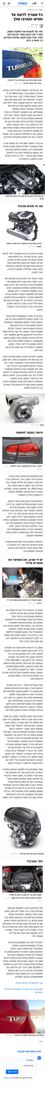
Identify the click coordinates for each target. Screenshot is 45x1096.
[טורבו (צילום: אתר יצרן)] (22, 410)
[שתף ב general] (4, 3)
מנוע (41, 1041)
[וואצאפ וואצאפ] (9, 3)
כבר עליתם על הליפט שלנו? (29, 983)
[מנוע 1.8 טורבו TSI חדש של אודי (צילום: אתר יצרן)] (22, 830)
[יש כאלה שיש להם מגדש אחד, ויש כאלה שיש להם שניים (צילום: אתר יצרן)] (22, 182)
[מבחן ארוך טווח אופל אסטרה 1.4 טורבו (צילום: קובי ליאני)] (22, 1019)
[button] (34, 3)
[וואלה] (22, 3)
